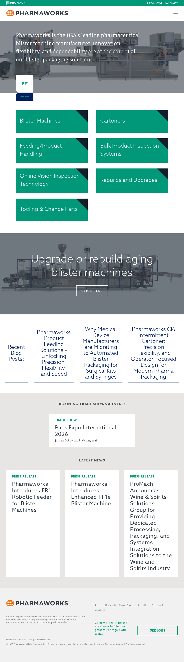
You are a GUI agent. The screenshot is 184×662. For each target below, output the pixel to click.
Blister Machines (40, 120)
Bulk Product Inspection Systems (129, 149)
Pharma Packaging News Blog (113, 605)
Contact (100, 610)
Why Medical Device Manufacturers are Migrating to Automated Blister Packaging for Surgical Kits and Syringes (101, 353)
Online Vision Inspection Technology (50, 179)
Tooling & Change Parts (49, 208)
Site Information (42, 639)
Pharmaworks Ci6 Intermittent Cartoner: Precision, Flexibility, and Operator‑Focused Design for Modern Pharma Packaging (153, 353)
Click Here (92, 291)
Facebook (158, 605)
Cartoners (112, 120)
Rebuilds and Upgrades (128, 179)
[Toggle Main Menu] (175, 13)
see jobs (157, 630)
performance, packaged (161, 2)
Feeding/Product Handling (41, 149)
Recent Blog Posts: (16, 352)
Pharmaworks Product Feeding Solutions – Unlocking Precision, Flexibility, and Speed (54, 353)
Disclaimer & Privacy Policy (19, 639)
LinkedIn (142, 605)
